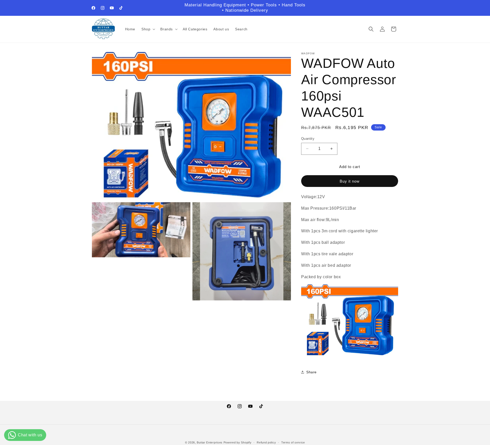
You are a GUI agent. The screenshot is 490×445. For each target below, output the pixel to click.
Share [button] (311, 372)
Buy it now (350, 181)
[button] (147, 29)
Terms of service (293, 442)
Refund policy (266, 442)
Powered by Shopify (238, 442)
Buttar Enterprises (210, 442)
